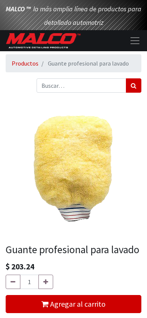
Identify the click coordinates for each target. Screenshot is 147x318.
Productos (25, 63)
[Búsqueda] (133, 85)
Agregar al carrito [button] (77, 304)
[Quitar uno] (13, 282)
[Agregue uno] (45, 282)
